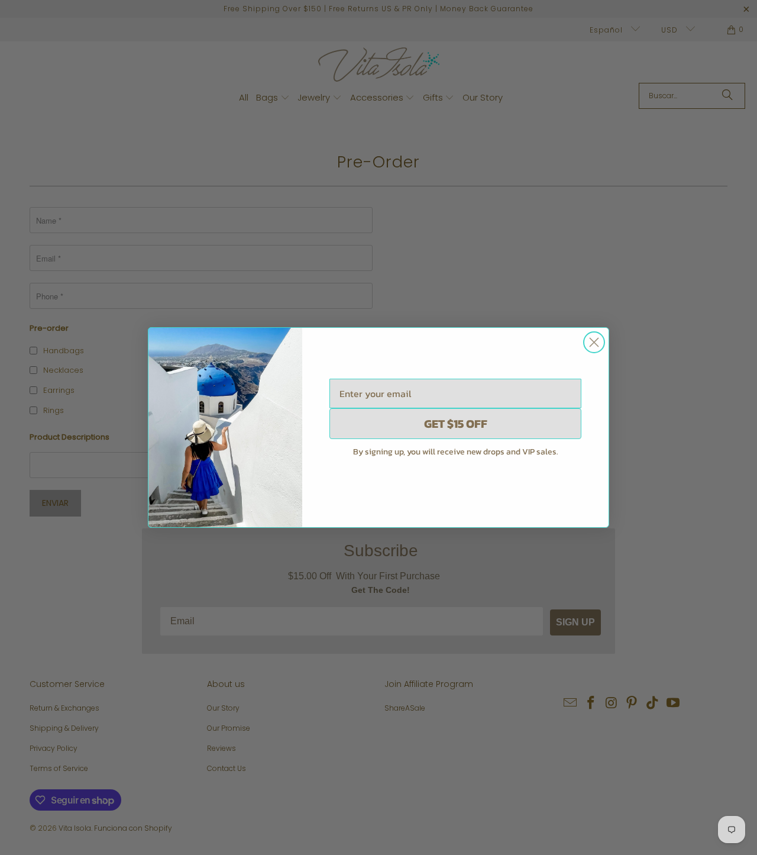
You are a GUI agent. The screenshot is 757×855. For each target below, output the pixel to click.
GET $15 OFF (455, 424)
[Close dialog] (594, 342)
